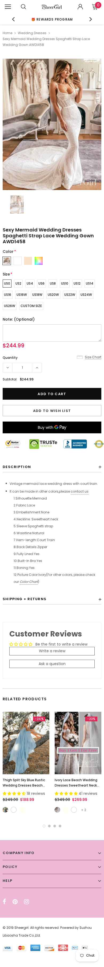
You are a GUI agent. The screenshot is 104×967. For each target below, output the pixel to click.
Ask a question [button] (52, 663)
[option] (52, 19)
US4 (30, 283)
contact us (80, 491)
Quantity (10, 357)
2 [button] (49, 826)
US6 (41, 283)
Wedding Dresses (32, 33)
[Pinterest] (15, 902)
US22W (69, 294)
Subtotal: (10, 379)
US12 (77, 283)
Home (7, 33)
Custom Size (31, 306)
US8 (53, 283)
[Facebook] (4, 902)
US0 (7, 283)
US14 (89, 283)
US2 (18, 283)
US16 (7, 294)
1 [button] (44, 826)
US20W (53, 294)
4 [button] (60, 826)
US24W (86, 294)
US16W (22, 294)
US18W (37, 294)
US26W (9, 306)
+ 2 (83, 810)
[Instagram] (26, 902)
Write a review (52, 651)
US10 (64, 283)
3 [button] (54, 826)
